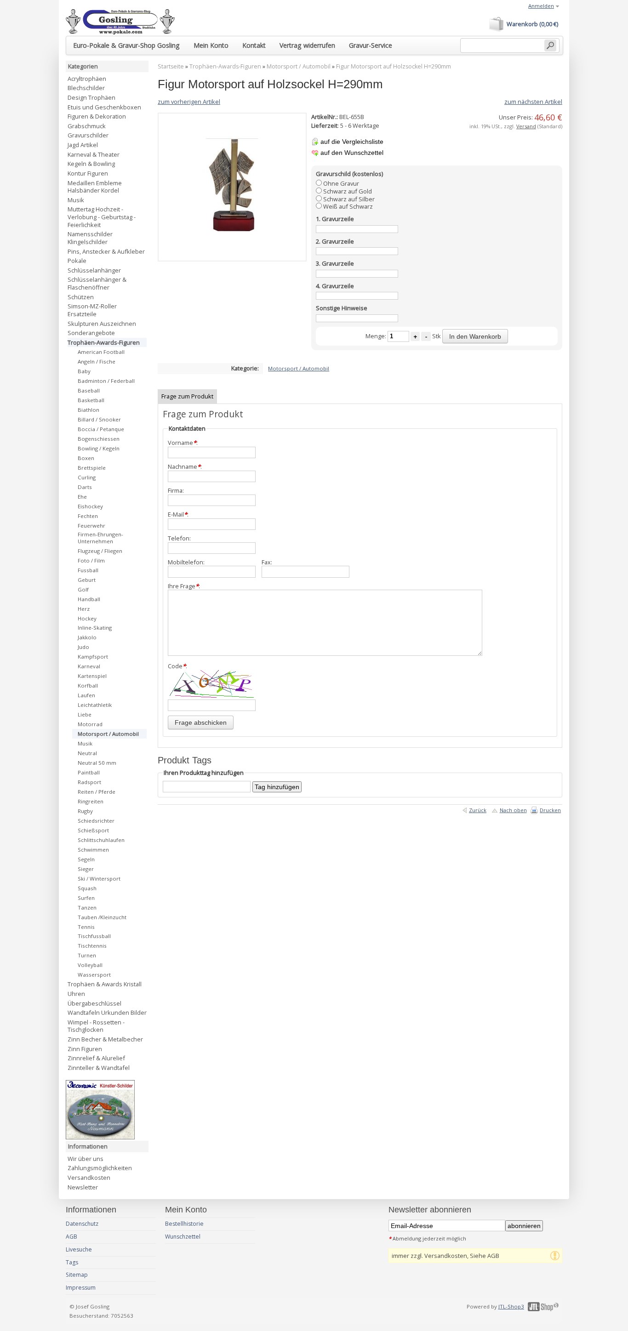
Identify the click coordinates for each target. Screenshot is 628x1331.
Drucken (550, 810)
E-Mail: (178, 514)
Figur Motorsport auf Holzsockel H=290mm (393, 66)
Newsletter (83, 1187)
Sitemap (77, 1275)
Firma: (176, 491)
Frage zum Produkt (187, 396)
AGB (71, 1236)
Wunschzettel (182, 1236)
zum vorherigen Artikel (189, 101)
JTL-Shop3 (511, 1306)
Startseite (171, 66)
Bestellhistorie (184, 1224)
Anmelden (541, 5)
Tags (72, 1262)
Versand (526, 126)
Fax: (267, 562)
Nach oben (513, 810)
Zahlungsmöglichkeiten (100, 1168)
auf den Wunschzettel (351, 152)
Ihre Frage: (184, 586)
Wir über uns (85, 1159)
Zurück (477, 810)
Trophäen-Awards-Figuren (225, 66)
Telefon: (179, 538)
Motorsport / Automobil (299, 66)
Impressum (81, 1287)
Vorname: (183, 443)
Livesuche (79, 1249)
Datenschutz (82, 1224)
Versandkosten (89, 1177)
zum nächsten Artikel (533, 101)
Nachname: (185, 467)
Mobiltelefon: (186, 562)
